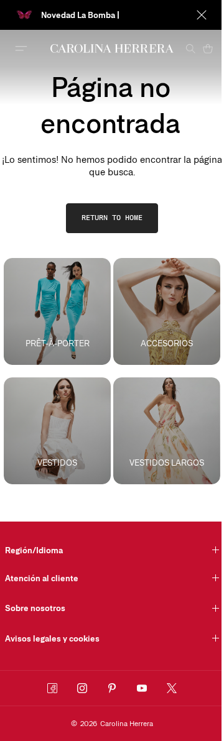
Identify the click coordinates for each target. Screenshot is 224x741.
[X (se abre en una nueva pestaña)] (172, 688)
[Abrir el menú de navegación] (21, 48)
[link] (112, 218)
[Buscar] (190, 48)
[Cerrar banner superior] (201, 14)
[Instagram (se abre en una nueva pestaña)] (82, 688)
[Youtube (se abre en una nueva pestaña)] (142, 688)
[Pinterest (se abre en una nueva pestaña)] (112, 688)
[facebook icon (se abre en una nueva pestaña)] (52, 688)
